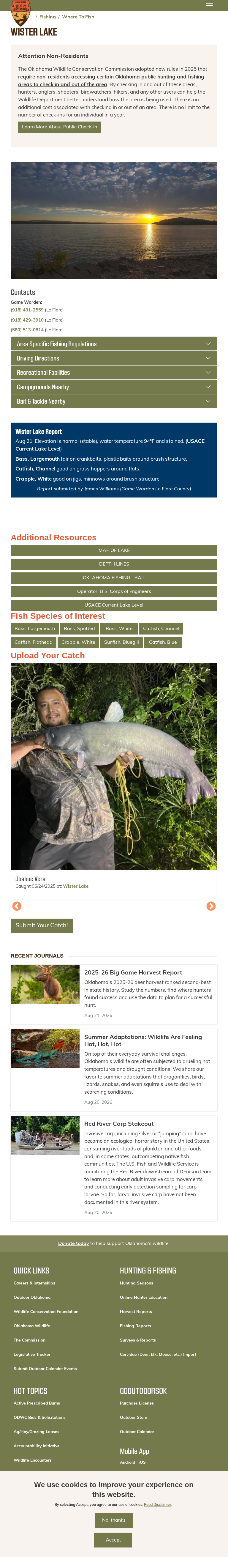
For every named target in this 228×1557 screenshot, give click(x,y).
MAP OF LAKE (114, 550)
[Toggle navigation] (209, 5)
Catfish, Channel (35, 469)
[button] (114, 766)
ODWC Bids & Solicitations (40, 1418)
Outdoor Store (153, 1418)
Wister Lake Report (38, 431)
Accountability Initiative (37, 1446)
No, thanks (114, 1520)
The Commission (29, 1340)
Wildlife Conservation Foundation (46, 1312)
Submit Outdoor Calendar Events (45, 1369)
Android (127, 1462)
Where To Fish (78, 17)
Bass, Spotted (79, 628)
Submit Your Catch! (42, 926)
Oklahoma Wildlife (32, 1326)
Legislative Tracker (32, 1355)
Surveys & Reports (138, 1340)
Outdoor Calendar (157, 1432)
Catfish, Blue (163, 642)
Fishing (47, 17)
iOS (142, 1462)
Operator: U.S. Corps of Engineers (114, 591)
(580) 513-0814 (27, 330)
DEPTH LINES (114, 564)
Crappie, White (33, 479)
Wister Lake (75, 886)
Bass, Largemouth (37, 459)
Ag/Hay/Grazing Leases (36, 1432)
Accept (113, 1539)
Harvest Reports (136, 1312)
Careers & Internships (34, 1283)
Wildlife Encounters (33, 1460)
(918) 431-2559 (27, 310)
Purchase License (157, 1403)
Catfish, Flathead (34, 642)
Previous (17, 906)
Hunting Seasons (136, 1283)
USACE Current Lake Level (114, 605)
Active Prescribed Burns (37, 1403)
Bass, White (119, 628)
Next (211, 906)
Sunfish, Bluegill (121, 642)
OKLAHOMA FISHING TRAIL (114, 578)
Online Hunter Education (143, 1298)
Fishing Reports (135, 1326)
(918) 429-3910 (27, 320)
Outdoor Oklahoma (32, 1298)
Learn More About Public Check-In (59, 127)
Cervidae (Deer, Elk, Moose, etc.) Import (158, 1355)
